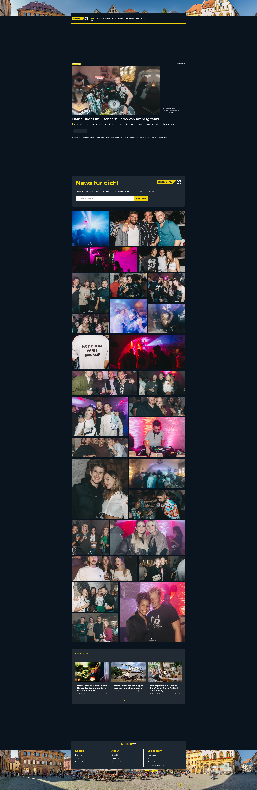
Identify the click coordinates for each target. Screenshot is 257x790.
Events (120, 18)
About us (115, 758)
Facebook (79, 762)
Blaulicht (106, 18)
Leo (126, 18)
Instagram (79, 755)
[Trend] (92, 18)
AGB (149, 758)
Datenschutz (153, 762)
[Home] (80, 18)
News (99, 18)
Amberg (76, 64)
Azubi (143, 18)
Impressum (152, 755)
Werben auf (116, 762)
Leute (131, 18)
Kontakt (114, 755)
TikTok (77, 758)
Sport (114, 18)
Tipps (137, 18)
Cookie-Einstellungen (156, 765)
